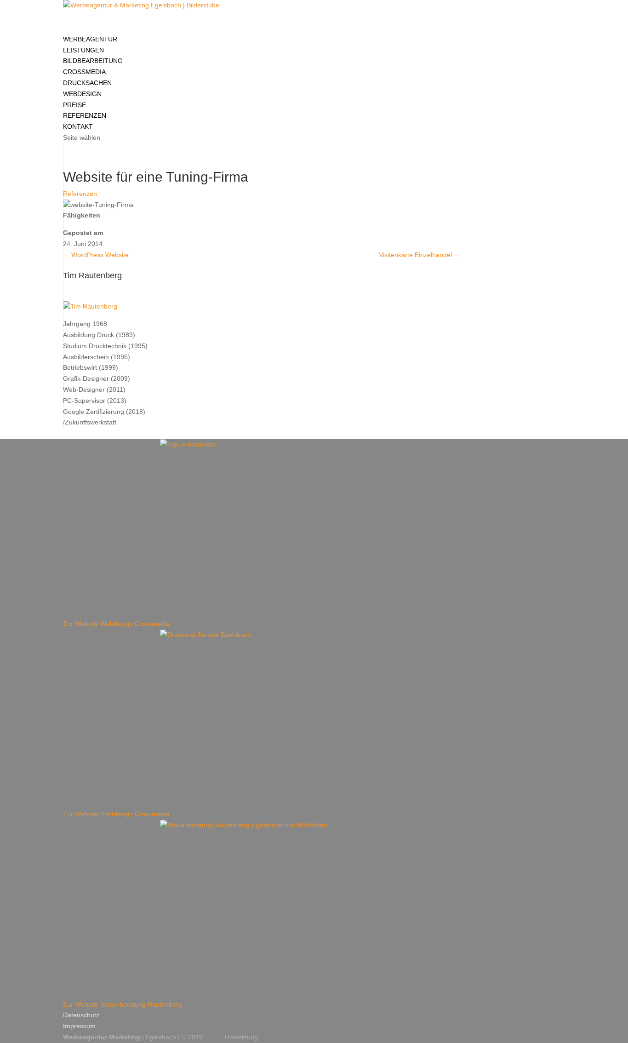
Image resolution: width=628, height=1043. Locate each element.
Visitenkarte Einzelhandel (419, 254)
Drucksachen (87, 82)
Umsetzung (241, 1037)
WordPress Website (96, 254)
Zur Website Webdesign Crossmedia (116, 623)
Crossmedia (84, 71)
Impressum (79, 1026)
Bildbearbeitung (93, 60)
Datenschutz (81, 1015)
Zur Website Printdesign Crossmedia (116, 814)
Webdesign (82, 93)
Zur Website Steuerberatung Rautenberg (122, 1004)
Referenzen (80, 193)
